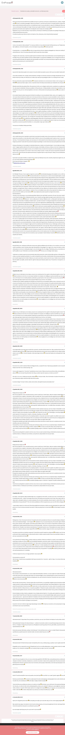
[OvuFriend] (7, 3)
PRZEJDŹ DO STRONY (32, 732)
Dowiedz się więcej (35, 729)
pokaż (19, 37)
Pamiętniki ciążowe (15, 11)
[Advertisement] (5, 26)
